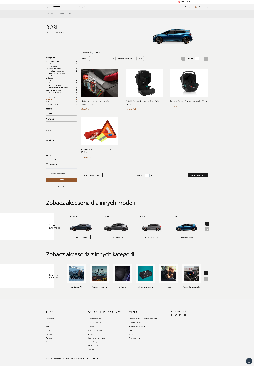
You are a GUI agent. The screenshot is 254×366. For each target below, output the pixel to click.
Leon (48, 322)
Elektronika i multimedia (96, 338)
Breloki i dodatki (93, 346)
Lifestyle (91, 349)
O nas (131, 334)
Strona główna (50, 14)
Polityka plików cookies (137, 326)
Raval (48, 342)
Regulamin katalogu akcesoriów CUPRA (143, 318)
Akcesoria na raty (135, 338)
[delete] (91, 52)
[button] (61, 124)
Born (48, 330)
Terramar (49, 338)
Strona (190, 58)
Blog (130, 330)
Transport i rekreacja (95, 322)
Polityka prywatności (136, 322)
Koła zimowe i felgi (94, 318)
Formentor (50, 318)
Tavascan (49, 334)
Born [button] (50, 113)
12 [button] (140, 58)
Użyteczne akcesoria (95, 330)
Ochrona (91, 326)
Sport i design (93, 342)
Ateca (48, 326)
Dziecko (90, 334)
